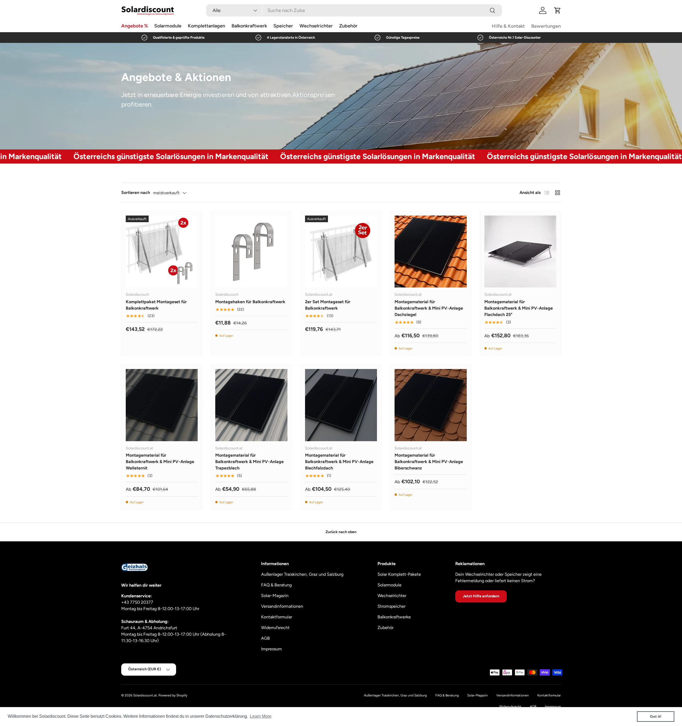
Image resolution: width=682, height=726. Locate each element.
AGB (265, 638)
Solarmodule (167, 26)
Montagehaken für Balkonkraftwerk (250, 301)
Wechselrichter (316, 26)
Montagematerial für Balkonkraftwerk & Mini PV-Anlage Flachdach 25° (518, 308)
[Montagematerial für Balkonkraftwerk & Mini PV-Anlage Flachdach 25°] (520, 251)
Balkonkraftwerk (249, 26)
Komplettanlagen (206, 26)
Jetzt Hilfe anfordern (481, 596)
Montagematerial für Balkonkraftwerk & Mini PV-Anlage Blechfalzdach (339, 462)
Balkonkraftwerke (394, 616)
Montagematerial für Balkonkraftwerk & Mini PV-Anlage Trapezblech (249, 462)
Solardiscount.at (145, 695)
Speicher (283, 26)
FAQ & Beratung (276, 584)
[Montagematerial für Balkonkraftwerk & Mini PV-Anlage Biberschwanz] (430, 405)
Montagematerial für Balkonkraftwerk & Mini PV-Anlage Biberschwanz (429, 462)
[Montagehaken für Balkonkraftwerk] (251, 251)
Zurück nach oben (341, 532)
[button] (557, 10)
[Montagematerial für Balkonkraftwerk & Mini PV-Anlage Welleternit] (162, 405)
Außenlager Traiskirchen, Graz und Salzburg (302, 574)
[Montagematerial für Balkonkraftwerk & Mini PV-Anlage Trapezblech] (251, 405)
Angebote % (134, 26)
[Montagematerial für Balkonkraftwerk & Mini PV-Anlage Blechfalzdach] (341, 405)
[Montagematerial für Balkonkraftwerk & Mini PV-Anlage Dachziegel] (430, 251)
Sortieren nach (135, 192)
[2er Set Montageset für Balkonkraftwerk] (341, 251)
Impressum (271, 648)
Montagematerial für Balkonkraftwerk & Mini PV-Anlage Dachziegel (429, 308)
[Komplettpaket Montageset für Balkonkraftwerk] (162, 251)
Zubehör (348, 26)
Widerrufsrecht (275, 627)
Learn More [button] (260, 716)
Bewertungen (546, 26)
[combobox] (354, 10)
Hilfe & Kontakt (508, 26)
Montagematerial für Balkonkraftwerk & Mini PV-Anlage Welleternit (160, 462)
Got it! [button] (655, 716)
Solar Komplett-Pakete (399, 574)
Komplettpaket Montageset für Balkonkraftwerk (156, 305)
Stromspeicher (391, 606)
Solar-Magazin (275, 595)
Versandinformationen (282, 606)
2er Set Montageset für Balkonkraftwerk (327, 305)
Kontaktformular (276, 616)
